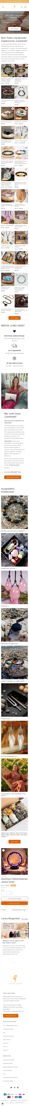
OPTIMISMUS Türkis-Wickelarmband (5, 288)
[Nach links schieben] (11, 962)
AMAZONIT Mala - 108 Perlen (21, 121)
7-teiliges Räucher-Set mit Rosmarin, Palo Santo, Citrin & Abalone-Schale (7, 267)
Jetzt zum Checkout (14, 903)
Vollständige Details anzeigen (19, 910)
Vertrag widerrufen (10, 1015)
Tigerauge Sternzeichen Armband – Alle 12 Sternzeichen (20, 267)
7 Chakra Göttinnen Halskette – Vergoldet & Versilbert (20, 205)
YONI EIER (4, 606)
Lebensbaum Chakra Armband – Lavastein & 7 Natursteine (20, 101)
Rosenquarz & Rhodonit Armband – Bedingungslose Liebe (7, 205)
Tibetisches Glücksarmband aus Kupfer (7, 101)
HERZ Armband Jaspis (6, 121)
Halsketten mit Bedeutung (9, 643)
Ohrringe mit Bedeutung (8, 756)
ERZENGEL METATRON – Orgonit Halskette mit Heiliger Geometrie (6, 183)
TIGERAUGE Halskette (6, 245)
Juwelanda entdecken (13, 477)
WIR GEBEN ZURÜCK (8, 1063)
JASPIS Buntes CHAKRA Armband (20, 246)
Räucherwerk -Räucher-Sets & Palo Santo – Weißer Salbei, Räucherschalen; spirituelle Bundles (14, 834)
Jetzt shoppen (14, 29)
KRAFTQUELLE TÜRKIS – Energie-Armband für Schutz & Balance (20, 288)
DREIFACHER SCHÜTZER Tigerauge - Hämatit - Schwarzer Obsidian (6, 80)
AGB (4, 1032)
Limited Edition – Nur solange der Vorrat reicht (13, 794)
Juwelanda (7, 1100)
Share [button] (4, 910)
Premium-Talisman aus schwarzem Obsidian (6, 309)
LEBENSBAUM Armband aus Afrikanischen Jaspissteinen (21, 80)
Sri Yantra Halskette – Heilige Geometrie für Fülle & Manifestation (21, 310)
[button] (3, 7)
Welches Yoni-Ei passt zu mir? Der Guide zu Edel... (13, 942)
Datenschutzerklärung (8, 1036)
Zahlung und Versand (8, 1029)
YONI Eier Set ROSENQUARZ (7, 225)
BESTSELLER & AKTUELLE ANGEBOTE (13, 531)
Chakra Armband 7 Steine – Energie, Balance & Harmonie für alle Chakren (21, 162)
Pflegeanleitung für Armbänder (10, 1077)
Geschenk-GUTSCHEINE (8, 1060)
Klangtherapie (5, 718)
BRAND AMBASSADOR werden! (10, 1067)
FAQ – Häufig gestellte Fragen (10, 1025)
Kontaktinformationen (19, 1102)
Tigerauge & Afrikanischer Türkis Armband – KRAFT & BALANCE (7, 162)
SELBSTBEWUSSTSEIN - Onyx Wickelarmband (6, 141)
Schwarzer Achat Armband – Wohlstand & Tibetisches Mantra (21, 183)
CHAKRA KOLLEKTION (8, 568)
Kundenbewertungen (8, 1081)
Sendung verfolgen (7, 1070)
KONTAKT (5, 1050)
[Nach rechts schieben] (18, 962)
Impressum (5, 1043)
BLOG (4, 1074)
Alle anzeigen (14, 318)
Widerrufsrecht (6, 1039)
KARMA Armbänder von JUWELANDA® (13, 681)
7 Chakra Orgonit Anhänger (21, 140)
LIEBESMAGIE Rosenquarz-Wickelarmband (21, 226)
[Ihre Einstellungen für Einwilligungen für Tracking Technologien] (2, 1103)
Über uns (5, 1046)
